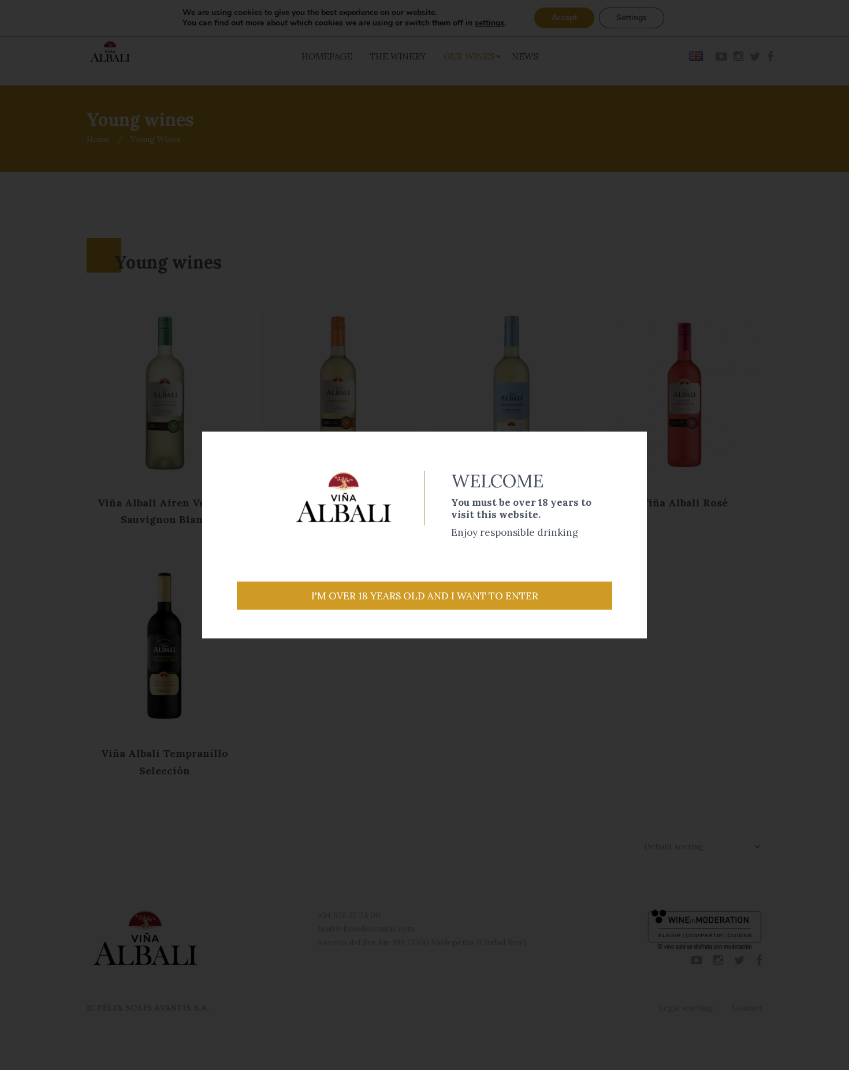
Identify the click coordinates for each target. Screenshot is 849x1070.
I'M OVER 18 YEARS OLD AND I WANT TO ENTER (424, 595)
